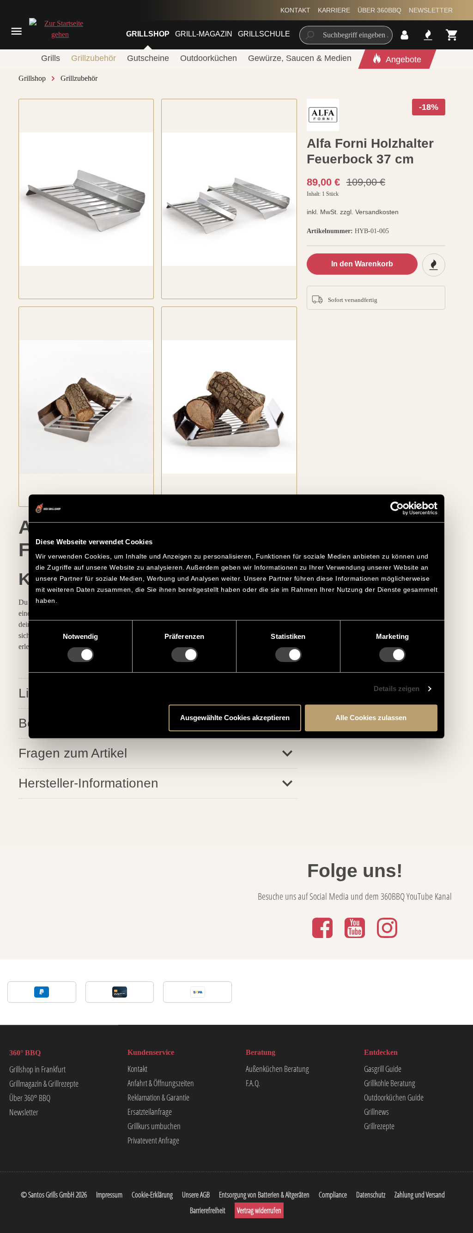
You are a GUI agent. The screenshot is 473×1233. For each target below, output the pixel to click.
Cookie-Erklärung (152, 1195)
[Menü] (16, 31)
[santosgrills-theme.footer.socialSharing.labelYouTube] (356, 939)
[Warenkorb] (452, 35)
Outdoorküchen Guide (394, 1097)
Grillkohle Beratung (389, 1083)
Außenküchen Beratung (277, 1068)
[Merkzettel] (428, 35)
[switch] (184, 654)
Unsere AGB (196, 1195)
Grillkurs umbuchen (154, 1125)
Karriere (334, 10)
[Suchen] (309, 35)
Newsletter (431, 10)
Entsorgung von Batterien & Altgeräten (264, 1195)
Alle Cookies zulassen (370, 718)
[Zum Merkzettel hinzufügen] (433, 265)
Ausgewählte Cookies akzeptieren (235, 718)
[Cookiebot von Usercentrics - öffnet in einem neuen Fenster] (397, 508)
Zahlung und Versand (419, 1195)
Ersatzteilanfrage (149, 1111)
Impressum (109, 1195)
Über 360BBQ (379, 10)
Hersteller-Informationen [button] (88, 783)
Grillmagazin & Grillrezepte (44, 1083)
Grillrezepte (379, 1125)
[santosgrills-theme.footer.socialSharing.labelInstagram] (387, 939)
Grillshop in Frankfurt (37, 1069)
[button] (157, 753)
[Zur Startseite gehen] (49, 29)
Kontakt (295, 10)
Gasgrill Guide (382, 1068)
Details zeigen (396, 688)
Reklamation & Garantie (158, 1097)
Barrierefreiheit (207, 1210)
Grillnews (376, 1111)
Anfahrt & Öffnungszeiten (160, 1083)
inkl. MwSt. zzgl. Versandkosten (353, 212)
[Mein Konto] (404, 35)
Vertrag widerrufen (259, 1210)
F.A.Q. (253, 1083)
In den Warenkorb (362, 264)
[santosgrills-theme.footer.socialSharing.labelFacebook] (323, 939)
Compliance (333, 1195)
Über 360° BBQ (29, 1097)
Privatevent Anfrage (153, 1140)
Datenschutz (370, 1195)
